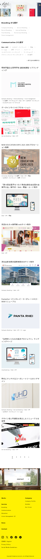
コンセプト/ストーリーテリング (10, 52)
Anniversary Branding (20, 32)
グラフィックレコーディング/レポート (12, 54)
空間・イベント (15, 49)
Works (3, 498)
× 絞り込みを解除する (33, 60)
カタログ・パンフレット (19, 47)
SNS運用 (29, 54)
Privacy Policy (6, 544)
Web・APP (4, 47)
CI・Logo (4, 49)
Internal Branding (21, 30)
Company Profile (30, 501)
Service (4, 504)
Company (28, 498)
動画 (31, 47)
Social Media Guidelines (9, 547)
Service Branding (22, 27)
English (9, 541)
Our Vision (28, 507)
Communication (6, 510)
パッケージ (27, 49)
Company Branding (7, 27)
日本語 (3, 541)
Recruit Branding (6, 30)
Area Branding (5, 32)
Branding (4, 507)
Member (27, 504)
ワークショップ (28, 52)
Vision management (7, 35)
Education (4, 513)
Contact (4, 529)
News (3, 523)
